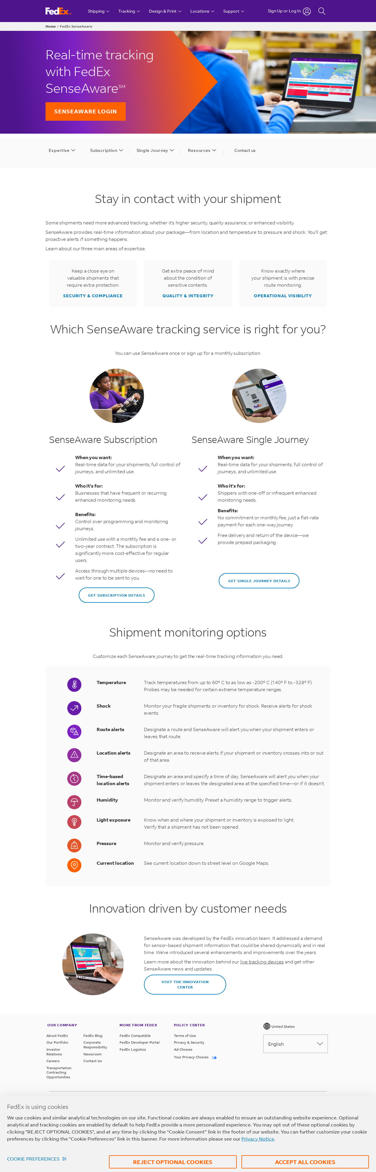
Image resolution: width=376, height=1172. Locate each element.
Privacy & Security (189, 1042)
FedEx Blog (93, 1035)
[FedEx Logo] (64, 11)
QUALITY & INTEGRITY (188, 295)
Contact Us (92, 1061)
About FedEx (57, 1035)
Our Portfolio (57, 1042)
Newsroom (92, 1054)
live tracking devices (262, 961)
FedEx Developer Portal (140, 1042)
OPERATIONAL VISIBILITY (283, 295)
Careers (53, 1061)
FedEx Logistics (133, 1049)
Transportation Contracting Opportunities (58, 1072)
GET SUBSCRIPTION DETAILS (116, 595)
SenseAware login (85, 111)
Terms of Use (185, 1035)
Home (51, 26)
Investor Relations (54, 1051)
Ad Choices (183, 1049)
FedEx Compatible (135, 1035)
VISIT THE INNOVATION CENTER (185, 984)
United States (283, 1026)
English (276, 1044)
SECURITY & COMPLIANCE (93, 295)
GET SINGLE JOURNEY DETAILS (259, 581)
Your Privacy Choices (191, 1057)
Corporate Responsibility (95, 1044)
